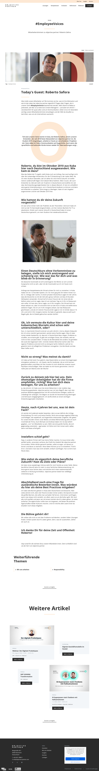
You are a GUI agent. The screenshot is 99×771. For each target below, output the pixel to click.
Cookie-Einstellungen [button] (92, 769)
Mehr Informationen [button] (75, 762)
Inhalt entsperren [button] (75, 759)
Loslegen (44, 757)
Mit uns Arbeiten (46, 750)
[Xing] (17, 762)
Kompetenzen (55, 5)
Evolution (64, 5)
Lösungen (45, 5)
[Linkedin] (21, 762)
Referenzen (73, 5)
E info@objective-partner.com (20, 759)
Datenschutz (77, 769)
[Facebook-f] (12, 762)
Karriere (44, 755)
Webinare (81, 5)
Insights (44, 753)
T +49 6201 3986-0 (17, 757)
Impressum (68, 769)
